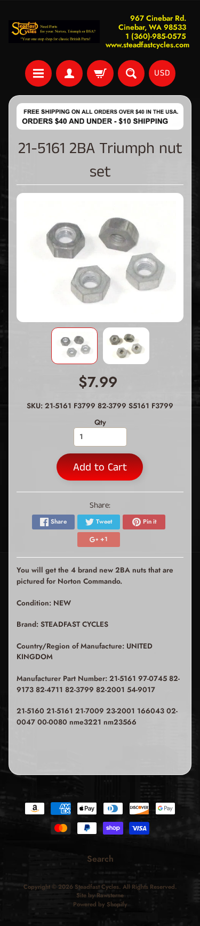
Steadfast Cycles (97, 886)
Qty (100, 422)
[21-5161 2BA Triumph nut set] (74, 345)
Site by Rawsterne (100, 895)
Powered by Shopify (100, 904)
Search (100, 859)
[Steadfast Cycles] (54, 31)
